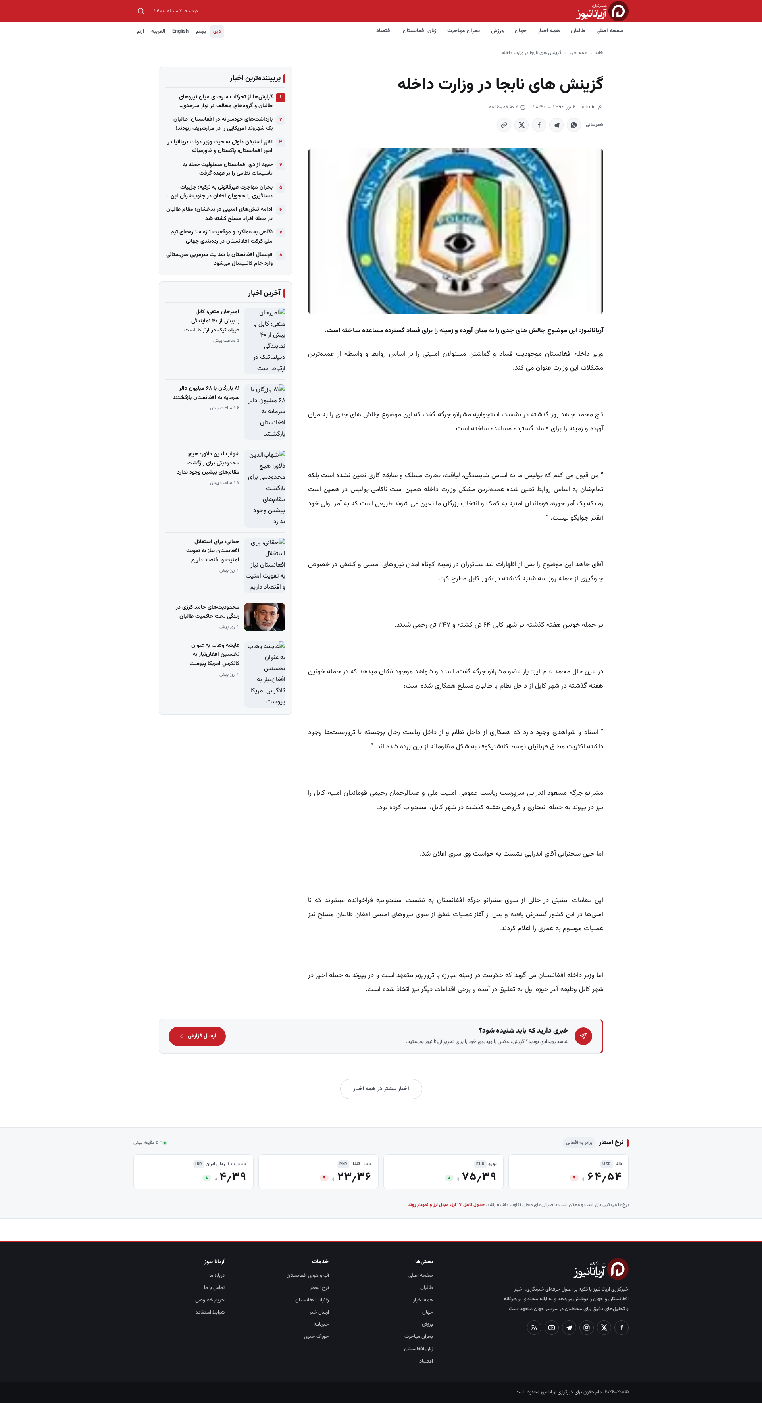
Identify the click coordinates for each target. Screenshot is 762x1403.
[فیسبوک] (621, 1327)
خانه (599, 52)
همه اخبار (549, 31)
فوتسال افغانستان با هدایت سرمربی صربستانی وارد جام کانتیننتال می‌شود (219, 259)
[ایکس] (604, 1327)
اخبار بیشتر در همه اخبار (381, 1089)
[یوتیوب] (552, 1327)
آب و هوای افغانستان (308, 1276)
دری (217, 31)
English (180, 31)
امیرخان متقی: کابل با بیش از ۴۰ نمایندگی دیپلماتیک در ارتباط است (211, 321)
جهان (521, 31)
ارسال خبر (319, 1312)
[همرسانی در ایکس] (521, 125)
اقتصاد (384, 31)
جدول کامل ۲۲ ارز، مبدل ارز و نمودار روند (446, 1204)
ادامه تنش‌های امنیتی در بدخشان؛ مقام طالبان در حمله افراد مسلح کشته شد (219, 214)
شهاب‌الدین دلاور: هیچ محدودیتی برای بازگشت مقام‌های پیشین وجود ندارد (208, 463)
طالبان (578, 31)
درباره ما (217, 1276)
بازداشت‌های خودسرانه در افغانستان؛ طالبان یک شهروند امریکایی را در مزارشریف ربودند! (223, 124)
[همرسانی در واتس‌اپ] (574, 125)
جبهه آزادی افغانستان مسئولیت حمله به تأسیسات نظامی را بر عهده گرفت (228, 169)
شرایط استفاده (210, 1312)
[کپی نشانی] (504, 125)
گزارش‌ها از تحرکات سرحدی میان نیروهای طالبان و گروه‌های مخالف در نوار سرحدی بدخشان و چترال (226, 102)
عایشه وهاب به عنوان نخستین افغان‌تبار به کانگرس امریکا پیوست (214, 654)
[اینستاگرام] (586, 1327)
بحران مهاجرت (463, 31)
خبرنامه (321, 1324)
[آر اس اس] (534, 1327)
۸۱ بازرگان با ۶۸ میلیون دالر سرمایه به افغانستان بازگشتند (206, 393)
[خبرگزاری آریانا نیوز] (602, 11)
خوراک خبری (316, 1337)
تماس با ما (214, 1288)
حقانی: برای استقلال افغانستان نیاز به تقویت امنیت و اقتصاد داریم (212, 551)
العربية (158, 31)
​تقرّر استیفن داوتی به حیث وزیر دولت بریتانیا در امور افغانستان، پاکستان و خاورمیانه (220, 146)
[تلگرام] (569, 1327)
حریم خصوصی (210, 1300)
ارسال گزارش (202, 1036)
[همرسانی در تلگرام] (556, 125)
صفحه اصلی (610, 31)
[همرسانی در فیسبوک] (539, 125)
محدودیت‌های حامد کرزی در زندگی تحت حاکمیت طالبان (207, 612)
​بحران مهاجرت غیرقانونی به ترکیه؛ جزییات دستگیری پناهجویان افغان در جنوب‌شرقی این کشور (222, 192)
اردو (140, 31)
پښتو (201, 31)
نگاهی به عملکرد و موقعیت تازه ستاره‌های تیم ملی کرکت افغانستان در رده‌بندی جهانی (222, 236)
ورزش (497, 31)
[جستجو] (140, 11)
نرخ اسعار (319, 1288)
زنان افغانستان (419, 31)
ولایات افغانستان (312, 1300)
